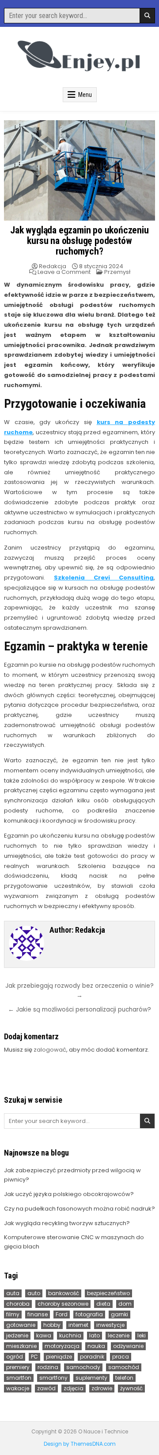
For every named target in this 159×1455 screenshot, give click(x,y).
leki (141, 1335)
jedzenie (17, 1335)
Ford (62, 1314)
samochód (123, 1367)
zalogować (50, 1049)
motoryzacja (62, 1346)
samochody (83, 1367)
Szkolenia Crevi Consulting (104, 577)
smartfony (53, 1377)
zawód (46, 1388)
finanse (37, 1314)
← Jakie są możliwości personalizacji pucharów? (79, 1009)
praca (120, 1356)
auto (33, 1293)
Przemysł (117, 272)
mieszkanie (21, 1346)
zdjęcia (73, 1388)
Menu (85, 94)
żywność (131, 1388)
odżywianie (128, 1346)
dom (125, 1303)
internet (78, 1325)
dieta (103, 1303)
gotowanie (20, 1325)
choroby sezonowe (63, 1303)
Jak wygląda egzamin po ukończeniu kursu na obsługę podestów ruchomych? (79, 241)
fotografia (89, 1314)
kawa (43, 1335)
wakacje (17, 1388)
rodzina (48, 1367)
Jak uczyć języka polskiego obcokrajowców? (69, 1194)
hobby (52, 1325)
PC (34, 1356)
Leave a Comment (64, 272)
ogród (14, 1356)
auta (12, 1293)
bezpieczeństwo (108, 1293)
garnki (119, 1314)
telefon (124, 1377)
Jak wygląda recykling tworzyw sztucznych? (67, 1223)
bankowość (63, 1293)
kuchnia (70, 1335)
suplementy (91, 1377)
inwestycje (110, 1325)
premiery (18, 1367)
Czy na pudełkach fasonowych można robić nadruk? (79, 1208)
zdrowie (101, 1388)
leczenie (118, 1335)
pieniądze (59, 1356)
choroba (18, 1303)
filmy (12, 1314)
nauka (96, 1346)
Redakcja (52, 266)
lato (94, 1335)
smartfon (18, 1377)
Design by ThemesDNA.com (80, 1444)
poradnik (92, 1356)
